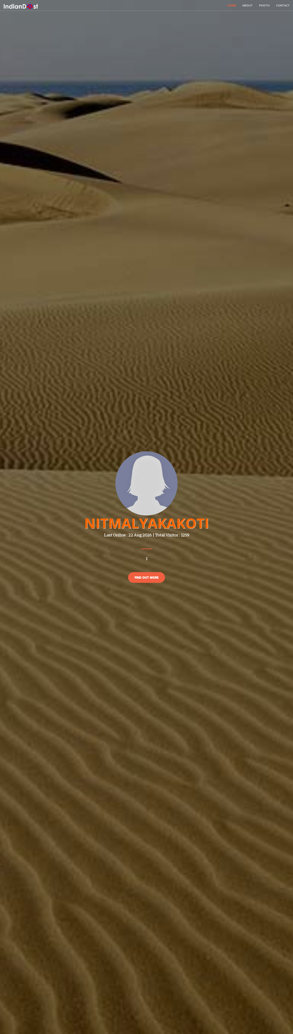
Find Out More (146, 577)
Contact (283, 5)
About (247, 5)
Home (231, 5)
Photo (264, 5)
